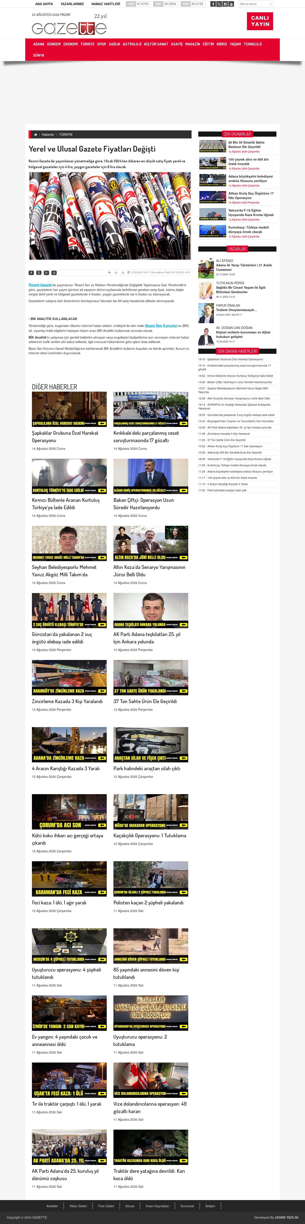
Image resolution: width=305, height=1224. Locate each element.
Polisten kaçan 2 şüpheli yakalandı (148, 902)
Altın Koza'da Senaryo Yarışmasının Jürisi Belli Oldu (234, 398)
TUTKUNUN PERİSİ (230, 270)
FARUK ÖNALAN (228, 292)
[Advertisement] (152, 92)
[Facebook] (31, 273)
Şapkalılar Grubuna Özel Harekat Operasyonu (230, 359)
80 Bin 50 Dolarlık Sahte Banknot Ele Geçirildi (246, 144)
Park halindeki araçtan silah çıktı (146, 768)
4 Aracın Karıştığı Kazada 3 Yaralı (66, 768)
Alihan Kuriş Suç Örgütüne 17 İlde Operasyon (251, 195)
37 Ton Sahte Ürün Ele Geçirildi (145, 701)
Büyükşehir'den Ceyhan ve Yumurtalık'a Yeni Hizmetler (236, 421)
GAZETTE (39, 1217)
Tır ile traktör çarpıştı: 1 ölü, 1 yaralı (66, 1103)
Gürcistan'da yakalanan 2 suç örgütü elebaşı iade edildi (236, 415)
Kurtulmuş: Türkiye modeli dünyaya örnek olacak (248, 229)
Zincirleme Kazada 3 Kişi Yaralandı (67, 701)
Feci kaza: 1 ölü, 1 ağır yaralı (59, 902)
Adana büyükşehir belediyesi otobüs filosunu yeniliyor (250, 178)
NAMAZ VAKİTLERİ (106, 4)
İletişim (210, 1206)
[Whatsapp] (54, 273)
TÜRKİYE (66, 134)
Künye (129, 1206)
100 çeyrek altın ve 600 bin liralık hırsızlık (248, 161)
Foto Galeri (106, 1206)
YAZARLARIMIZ (72, 4)
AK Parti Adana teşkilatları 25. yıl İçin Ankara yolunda (235, 427)
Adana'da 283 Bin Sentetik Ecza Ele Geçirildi (230, 452)
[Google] (46, 273)
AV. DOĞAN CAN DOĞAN (234, 314)
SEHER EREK (226, 337)
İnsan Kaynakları (157, 1206)
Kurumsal (187, 1206)
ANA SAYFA (44, 4)
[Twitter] (39, 273)
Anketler (52, 1206)
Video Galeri (78, 1206)
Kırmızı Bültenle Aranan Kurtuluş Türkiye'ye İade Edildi (235, 376)
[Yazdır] (110, 272)
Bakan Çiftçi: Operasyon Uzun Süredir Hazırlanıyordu (235, 382)
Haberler (48, 134)
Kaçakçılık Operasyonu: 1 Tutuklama (149, 835)
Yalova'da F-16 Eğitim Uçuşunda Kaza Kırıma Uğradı (251, 212)
